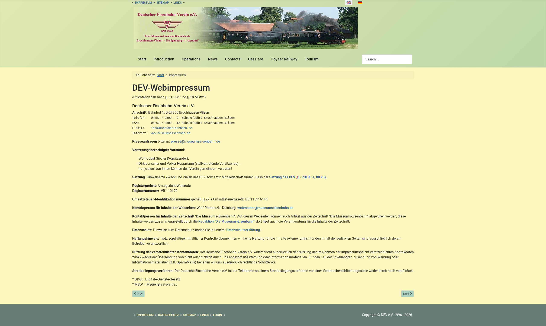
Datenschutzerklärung (243, 230)
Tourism (312, 59)
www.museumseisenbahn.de (170, 133)
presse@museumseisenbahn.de (195, 141)
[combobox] (387, 59)
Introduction (164, 59)
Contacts (232, 59)
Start (142, 59)
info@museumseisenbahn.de (171, 128)
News (213, 59)
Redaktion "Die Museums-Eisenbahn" (226, 221)
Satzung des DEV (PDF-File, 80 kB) (297, 177)
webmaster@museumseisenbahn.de (265, 208)
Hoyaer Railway (284, 59)
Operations (191, 59)
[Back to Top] (538, 318)
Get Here (255, 59)
